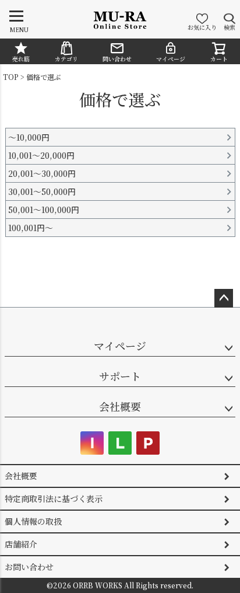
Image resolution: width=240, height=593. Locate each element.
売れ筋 (21, 58)
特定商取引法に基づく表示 (54, 498)
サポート (120, 375)
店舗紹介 (21, 544)
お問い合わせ (29, 567)
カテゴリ (66, 58)
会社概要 (120, 406)
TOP (11, 77)
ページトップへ (223, 298)
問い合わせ (117, 58)
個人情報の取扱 (33, 521)
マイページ (170, 58)
